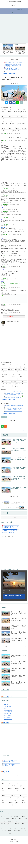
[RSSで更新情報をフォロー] (5, 426)
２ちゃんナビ (7, 722)
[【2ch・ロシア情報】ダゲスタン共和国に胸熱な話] (14, 102)
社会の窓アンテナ (8, 719)
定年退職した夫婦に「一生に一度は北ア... (13, 393)
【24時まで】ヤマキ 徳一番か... (9, 530)
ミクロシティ (7, 772)
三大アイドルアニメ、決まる (9, 765)
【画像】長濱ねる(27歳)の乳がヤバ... (12, 66)
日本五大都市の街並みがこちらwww (12, 397)
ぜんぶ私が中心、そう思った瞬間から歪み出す (14, 391)
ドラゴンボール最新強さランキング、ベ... (13, 69)
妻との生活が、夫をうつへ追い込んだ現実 (13, 62)
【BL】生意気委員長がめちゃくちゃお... (13, 409)
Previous (1, 49)
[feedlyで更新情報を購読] (2, 426)
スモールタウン (7, 696)
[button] (25, 646)
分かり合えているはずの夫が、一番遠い (11, 525)
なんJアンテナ (7, 708)
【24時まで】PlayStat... (8, 527)
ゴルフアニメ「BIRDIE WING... (11, 68)
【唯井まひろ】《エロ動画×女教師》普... (13, 407)
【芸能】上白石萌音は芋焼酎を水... (10, 529)
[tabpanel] (8, 48)
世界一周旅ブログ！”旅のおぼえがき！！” (14, 596)
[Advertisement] (14, 29)
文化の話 (4, 416)
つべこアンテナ (7, 706)
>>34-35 (3, 227)
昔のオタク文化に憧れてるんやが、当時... (13, 411)
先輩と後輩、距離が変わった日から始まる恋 (14, 405)
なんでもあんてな (8, 710)
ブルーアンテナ (7, 713)
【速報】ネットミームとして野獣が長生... (13, 395)
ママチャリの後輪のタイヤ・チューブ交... (13, 394)
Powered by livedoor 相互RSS (8, 73)
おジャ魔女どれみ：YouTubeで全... (12, 70)
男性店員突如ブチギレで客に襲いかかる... (13, 408)
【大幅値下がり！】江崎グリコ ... (9, 526)
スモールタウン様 (8, 711)
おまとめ (6, 704)
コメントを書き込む (14, 517)
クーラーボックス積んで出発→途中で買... (13, 65)
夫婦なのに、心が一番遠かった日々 (10, 760)
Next (27, 49)
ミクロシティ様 (7, 715)
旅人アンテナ (7, 717)
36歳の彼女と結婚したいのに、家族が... (13, 64)
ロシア (10, 416)
